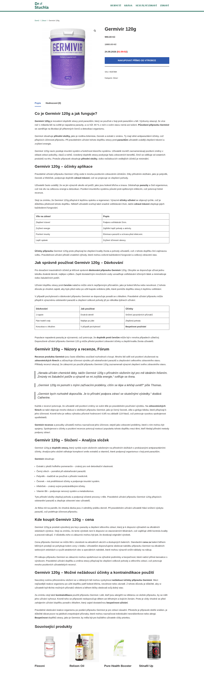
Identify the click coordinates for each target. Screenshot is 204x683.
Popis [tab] (38, 103)
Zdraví (164, 5)
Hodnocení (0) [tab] (53, 103)
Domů (37, 20)
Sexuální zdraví (146, 5)
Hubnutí (115, 5)
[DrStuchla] (42, 5)
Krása (128, 5)
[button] (95, 31)
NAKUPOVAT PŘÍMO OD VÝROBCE (137, 60)
